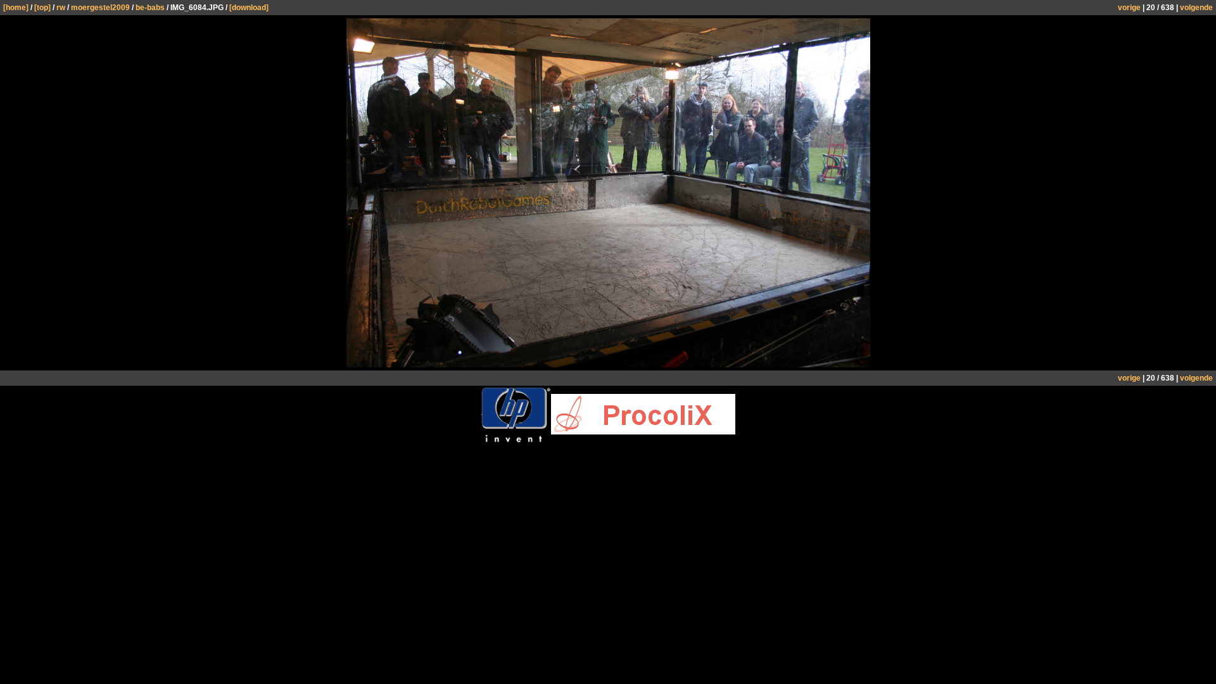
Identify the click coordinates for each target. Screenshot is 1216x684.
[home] (15, 7)
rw (60, 7)
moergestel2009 (100, 7)
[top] (42, 7)
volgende (1196, 7)
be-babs (150, 7)
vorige (1129, 7)
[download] (249, 7)
